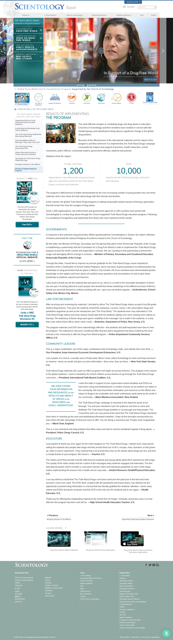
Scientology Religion (126, 583)
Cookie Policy (135, 637)
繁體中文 (18, 596)
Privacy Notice (124, 637)
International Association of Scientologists (132, 602)
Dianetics (122, 578)
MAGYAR (48, 577)
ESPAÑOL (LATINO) (51, 585)
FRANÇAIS (18, 585)
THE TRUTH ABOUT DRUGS (43, 109)
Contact (82, 596)
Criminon (72, 103)
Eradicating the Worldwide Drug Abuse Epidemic (27, 129)
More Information (85, 594)
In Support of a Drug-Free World (130, 620)
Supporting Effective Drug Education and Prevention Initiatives (25, 122)
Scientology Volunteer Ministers (129, 599)
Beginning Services (99, 15)
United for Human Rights (127, 622)
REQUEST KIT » (27, 324)
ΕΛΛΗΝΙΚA (48, 590)
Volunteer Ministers (123, 15)
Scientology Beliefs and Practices (91, 578)
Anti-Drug (101, 103)
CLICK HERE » (27, 261)
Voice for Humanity (86, 581)
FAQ (142, 15)
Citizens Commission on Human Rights (132, 628)
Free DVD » (27, 224)
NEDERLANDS (20, 599)
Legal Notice (155, 637)
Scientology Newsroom (127, 588)
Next (92, 85)
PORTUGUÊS (49, 596)
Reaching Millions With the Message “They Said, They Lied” (27, 141)
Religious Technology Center (128, 594)
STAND (121, 607)
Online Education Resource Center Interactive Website (25, 153)
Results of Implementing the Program (26, 170)
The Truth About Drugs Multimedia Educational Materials (28, 135)
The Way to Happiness (38, 103)
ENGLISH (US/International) (24, 577)
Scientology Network (126, 581)
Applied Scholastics (55, 103)
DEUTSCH (18, 602)
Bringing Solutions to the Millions (27, 164)
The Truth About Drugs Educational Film (24, 147)
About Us (25, 15)
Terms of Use (145, 637)
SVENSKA (48, 583)
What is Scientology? (75, 15)
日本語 (17, 591)
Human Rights (116, 103)
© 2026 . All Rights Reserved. (35, 637)
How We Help (22, 104)
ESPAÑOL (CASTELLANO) (54, 588)
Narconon (87, 103)
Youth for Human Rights (127, 625)
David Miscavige (124, 591)
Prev (80, 85)
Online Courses (85, 591)
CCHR (131, 103)
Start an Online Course (126, 596)
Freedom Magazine (150, 102)
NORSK (47, 580)
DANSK (17, 583)
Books (153, 15)
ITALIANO (48, 593)
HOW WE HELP (24, 109)
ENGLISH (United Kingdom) (24, 580)
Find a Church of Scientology (89, 599)
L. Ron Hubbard (50, 15)
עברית (17, 588)
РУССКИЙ (18, 594)
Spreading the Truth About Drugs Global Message (27, 159)
